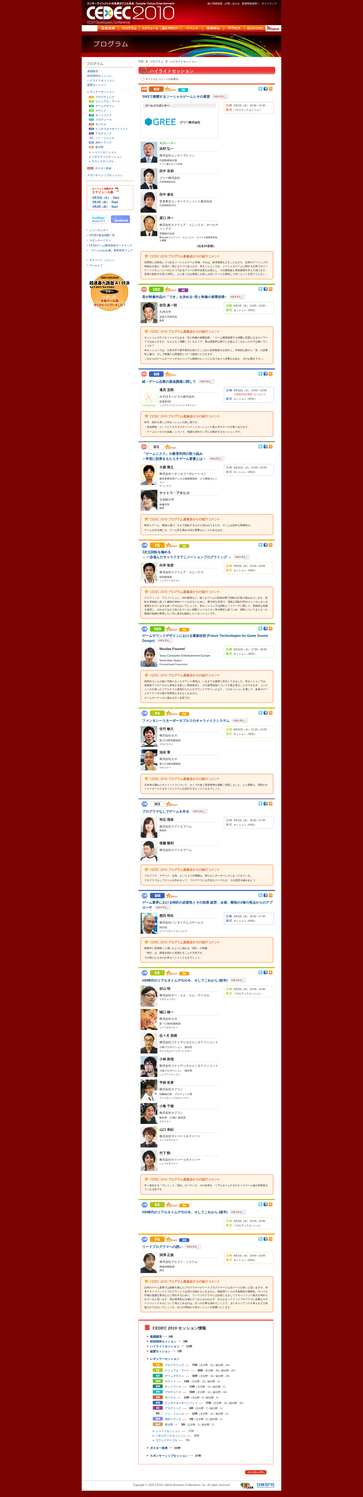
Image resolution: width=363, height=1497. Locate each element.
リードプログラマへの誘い (162, 1247)
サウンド (170, 1381)
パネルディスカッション (171, 1435)
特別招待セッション (163, 1341)
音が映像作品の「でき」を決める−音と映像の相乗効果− (185, 297)
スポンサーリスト (100, 240)
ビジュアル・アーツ (176, 1370)
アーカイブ (96, 265)
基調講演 (156, 1336)
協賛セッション (160, 1351)
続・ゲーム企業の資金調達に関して (169, 381)
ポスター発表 (159, 1448)
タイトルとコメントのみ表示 (162, 79)
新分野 (168, 1424)
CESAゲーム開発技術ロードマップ (110, 245)
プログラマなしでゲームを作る (166, 811)
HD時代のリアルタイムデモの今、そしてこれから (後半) (185, 1212)
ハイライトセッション (164, 1346)
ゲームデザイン (174, 1375)
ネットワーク (172, 1386)
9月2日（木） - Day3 (105, 206)
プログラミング (174, 1365)
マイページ (102, 260)
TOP (141, 61)
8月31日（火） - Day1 (105, 197)
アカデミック (172, 1408)
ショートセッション (168, 1431)
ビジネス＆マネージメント (181, 1403)
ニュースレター (98, 230)
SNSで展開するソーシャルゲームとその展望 (176, 96)
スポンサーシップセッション (169, 1455)
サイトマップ (269, 3)
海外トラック (172, 1419)
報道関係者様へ (250, 3)
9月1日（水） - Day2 (105, 202)
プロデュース (172, 1392)
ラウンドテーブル (167, 1440)
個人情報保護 (214, 3)
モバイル (170, 1397)
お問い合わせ (232, 3)
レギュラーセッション (164, 1358)
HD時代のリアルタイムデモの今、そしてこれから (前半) (185, 980)
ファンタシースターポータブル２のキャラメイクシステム (186, 720)
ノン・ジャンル (174, 1413)
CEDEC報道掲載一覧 (102, 235)
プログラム (156, 61)
